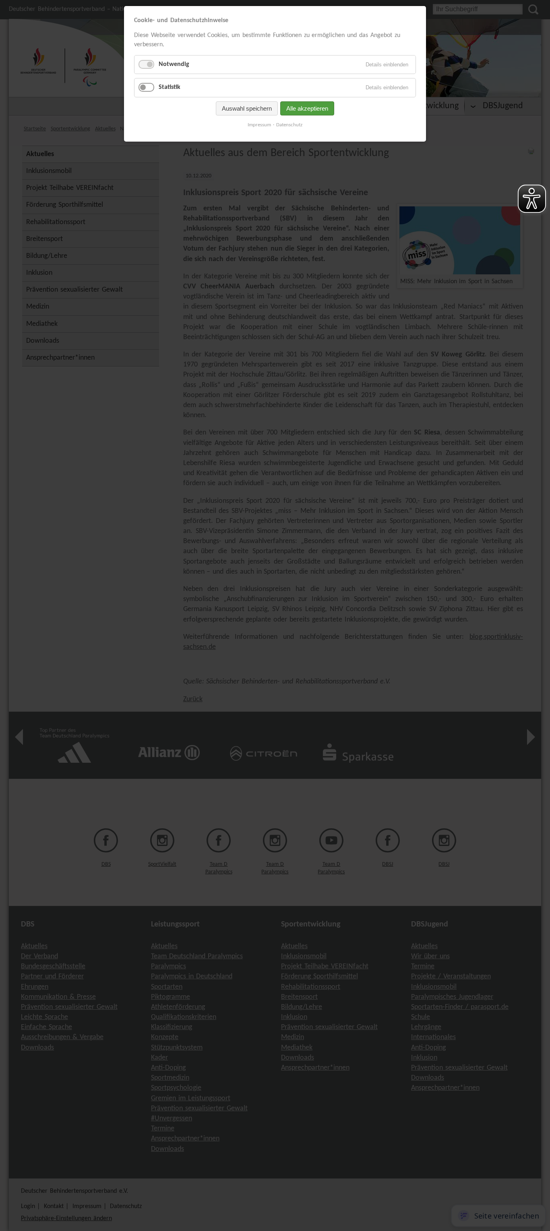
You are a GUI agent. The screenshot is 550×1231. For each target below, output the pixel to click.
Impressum (259, 125)
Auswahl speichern (247, 108)
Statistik (169, 87)
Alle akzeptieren (307, 108)
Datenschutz (289, 125)
